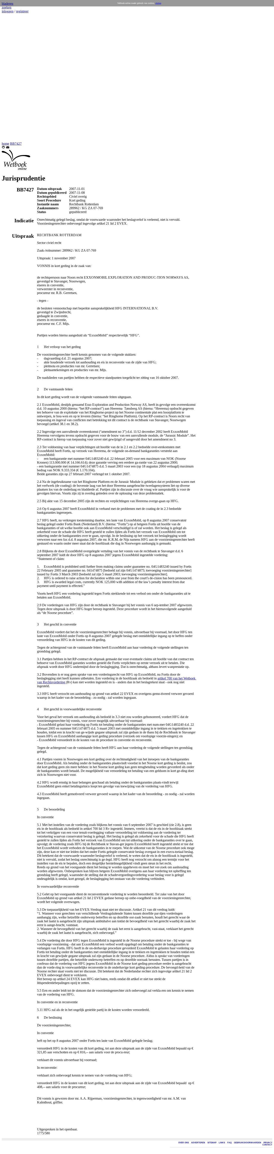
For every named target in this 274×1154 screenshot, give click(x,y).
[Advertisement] (14, 77)
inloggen (7, 11)
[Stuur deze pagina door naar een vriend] (7, 148)
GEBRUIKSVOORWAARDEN (247, 1143)
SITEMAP (211, 1143)
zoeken (6, 7)
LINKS (222, 1143)
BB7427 (16, 143)
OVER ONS (183, 1143)
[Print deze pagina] (3, 148)
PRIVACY (268, 1143)
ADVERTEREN (198, 1143)
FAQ (229, 1143)
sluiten (158, 3)
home (5, 143)
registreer (22, 11)
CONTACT (267, 1145)
